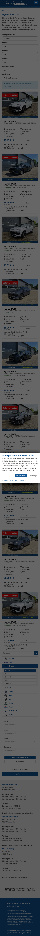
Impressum (22, 480)
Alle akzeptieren (21, 476)
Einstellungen (33, 476)
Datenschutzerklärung (9, 480)
